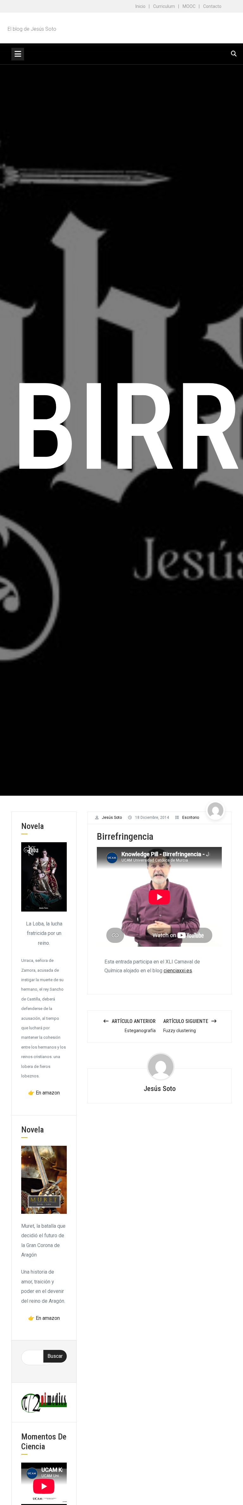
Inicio (140, 6)
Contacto (212, 6)
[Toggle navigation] (17, 54)
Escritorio (190, 817)
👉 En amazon (44, 1093)
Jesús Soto (112, 817)
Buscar (55, 1356)
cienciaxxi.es (178, 971)
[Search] (234, 53)
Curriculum (164, 6)
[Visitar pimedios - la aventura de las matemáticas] (44, 1402)
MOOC (189, 6)
